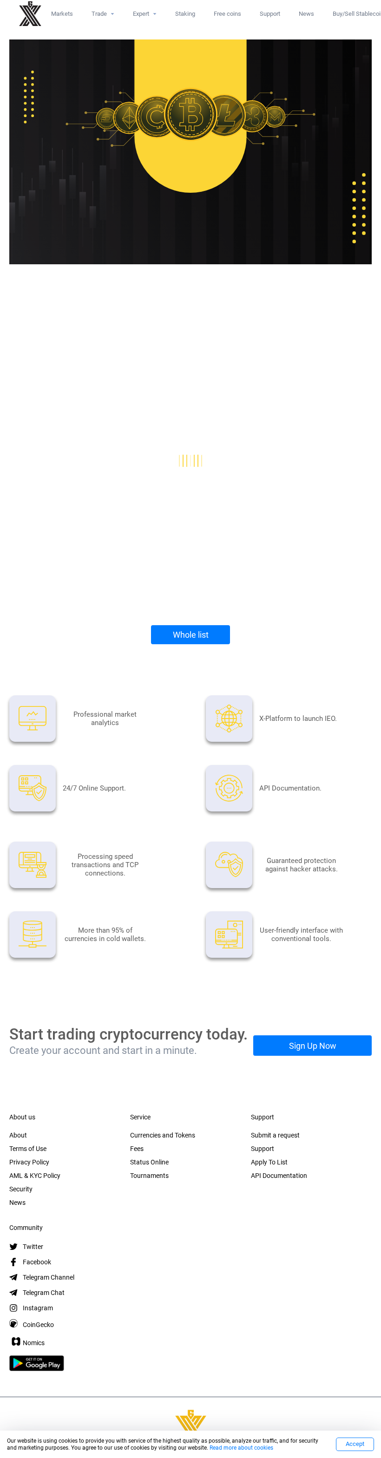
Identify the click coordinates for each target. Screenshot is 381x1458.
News (306, 13)
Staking (185, 13)
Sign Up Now (312, 1046)
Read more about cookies (241, 1448)
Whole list (191, 635)
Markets (62, 13)
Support (270, 13)
